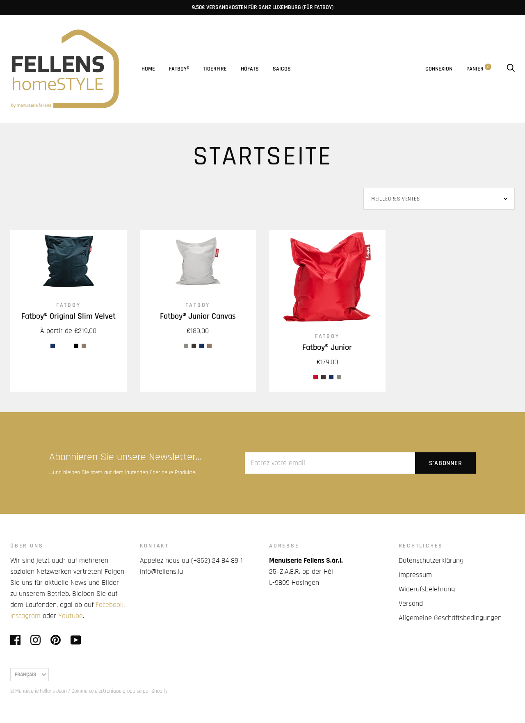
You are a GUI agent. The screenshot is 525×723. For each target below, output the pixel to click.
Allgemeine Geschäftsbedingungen (450, 618)
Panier (477, 69)
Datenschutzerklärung (431, 560)
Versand (411, 603)
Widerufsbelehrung (427, 589)
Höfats (250, 69)
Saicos (282, 69)
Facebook (109, 604)
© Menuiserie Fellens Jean (38, 691)
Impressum (415, 574)
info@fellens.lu (161, 571)
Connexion (438, 69)
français (25, 674)
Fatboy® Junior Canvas (198, 316)
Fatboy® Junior (327, 347)
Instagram (25, 615)
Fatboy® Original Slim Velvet (68, 316)
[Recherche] (511, 69)
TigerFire (215, 69)
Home (148, 69)
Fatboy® (179, 69)
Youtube (70, 615)
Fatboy (68, 305)
